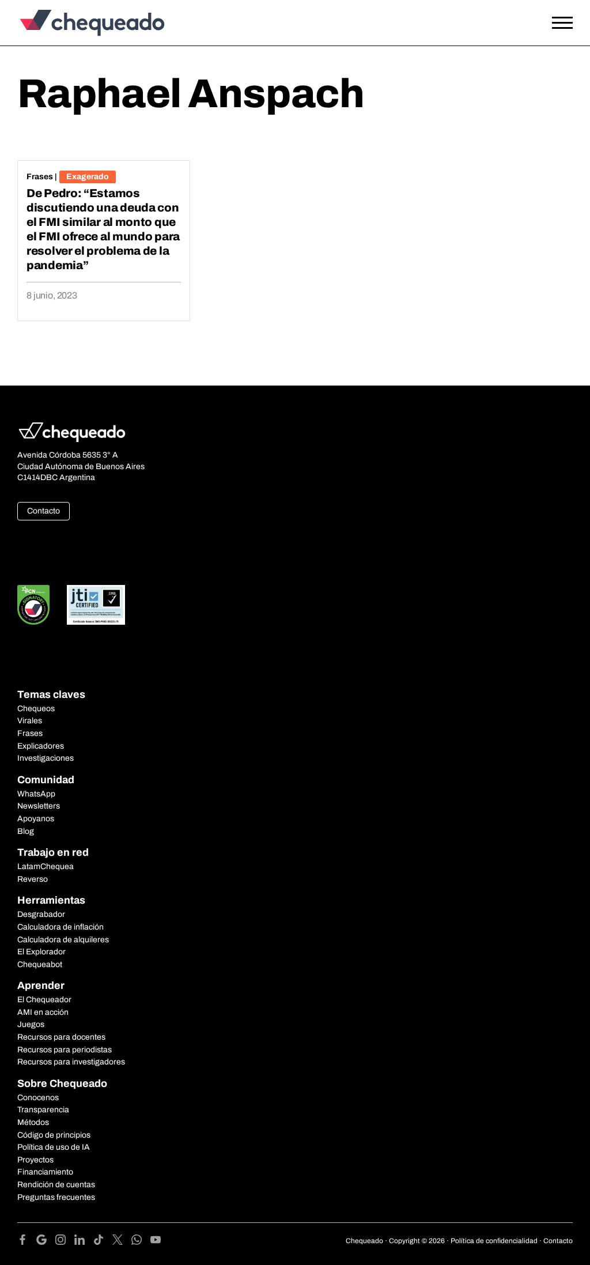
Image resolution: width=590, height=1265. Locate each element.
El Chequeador (44, 999)
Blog (25, 831)
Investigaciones (45, 758)
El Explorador (41, 951)
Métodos (33, 1122)
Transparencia (43, 1109)
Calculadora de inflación (60, 927)
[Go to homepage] (89, 22)
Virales (29, 720)
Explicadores (40, 746)
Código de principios (53, 1135)
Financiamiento (45, 1172)
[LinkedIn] (83, 1242)
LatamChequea (45, 866)
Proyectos (35, 1160)
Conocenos (38, 1097)
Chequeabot (39, 964)
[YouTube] (155, 1242)
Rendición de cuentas (56, 1184)
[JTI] (96, 605)
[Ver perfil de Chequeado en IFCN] (33, 605)
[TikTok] (102, 1242)
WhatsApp (36, 794)
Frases (40, 176)
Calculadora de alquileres (63, 939)
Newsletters (38, 806)
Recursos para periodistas (64, 1049)
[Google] (45, 1242)
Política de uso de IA (53, 1147)
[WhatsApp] (140, 1242)
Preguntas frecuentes (56, 1197)
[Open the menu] (562, 23)
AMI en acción (43, 1012)
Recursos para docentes (61, 1037)
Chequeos (36, 708)
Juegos (30, 1024)
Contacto (43, 511)
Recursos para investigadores (71, 1062)
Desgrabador (41, 914)
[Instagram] (64, 1242)
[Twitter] (121, 1242)
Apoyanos (35, 818)
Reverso (32, 879)
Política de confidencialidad (494, 1241)
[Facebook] (26, 1242)
